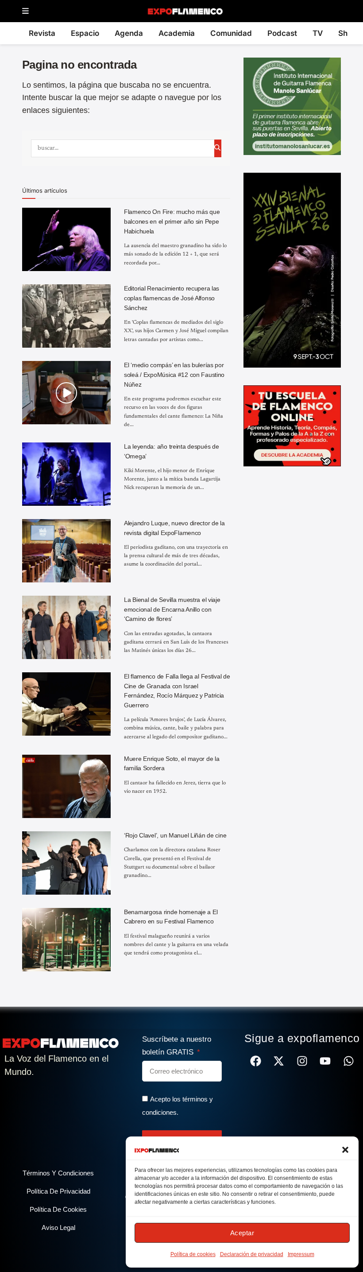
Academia (176, 33)
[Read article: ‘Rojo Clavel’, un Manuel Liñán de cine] (66, 863)
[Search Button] (217, 148)
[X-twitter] (278, 1061)
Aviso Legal (58, 1227)
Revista (42, 33)
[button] (345, 1149)
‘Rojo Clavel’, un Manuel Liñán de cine (175, 835)
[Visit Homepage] (185, 11)
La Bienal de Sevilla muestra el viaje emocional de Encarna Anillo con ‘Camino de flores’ (172, 609)
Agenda (129, 33)
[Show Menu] (25, 11)
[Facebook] (255, 1061)
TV (318, 33)
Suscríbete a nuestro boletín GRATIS (176, 1045)
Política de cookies (193, 1254)
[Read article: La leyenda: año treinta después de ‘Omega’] (66, 474)
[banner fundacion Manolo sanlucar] (292, 105)
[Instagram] (302, 1061)
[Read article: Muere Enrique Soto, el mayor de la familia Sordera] (66, 786)
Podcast (282, 33)
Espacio (85, 33)
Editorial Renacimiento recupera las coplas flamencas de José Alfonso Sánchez (171, 298)
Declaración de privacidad (251, 1254)
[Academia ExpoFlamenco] (292, 425)
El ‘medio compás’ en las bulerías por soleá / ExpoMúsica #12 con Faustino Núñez (174, 374)
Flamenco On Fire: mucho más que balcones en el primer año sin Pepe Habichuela (172, 221)
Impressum (301, 1254)
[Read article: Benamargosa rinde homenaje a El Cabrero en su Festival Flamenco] (66, 939)
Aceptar (242, 1233)
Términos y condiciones (58, 1173)
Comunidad (231, 33)
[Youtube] (325, 1061)
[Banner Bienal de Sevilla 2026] (292, 269)
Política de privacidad (58, 1191)
